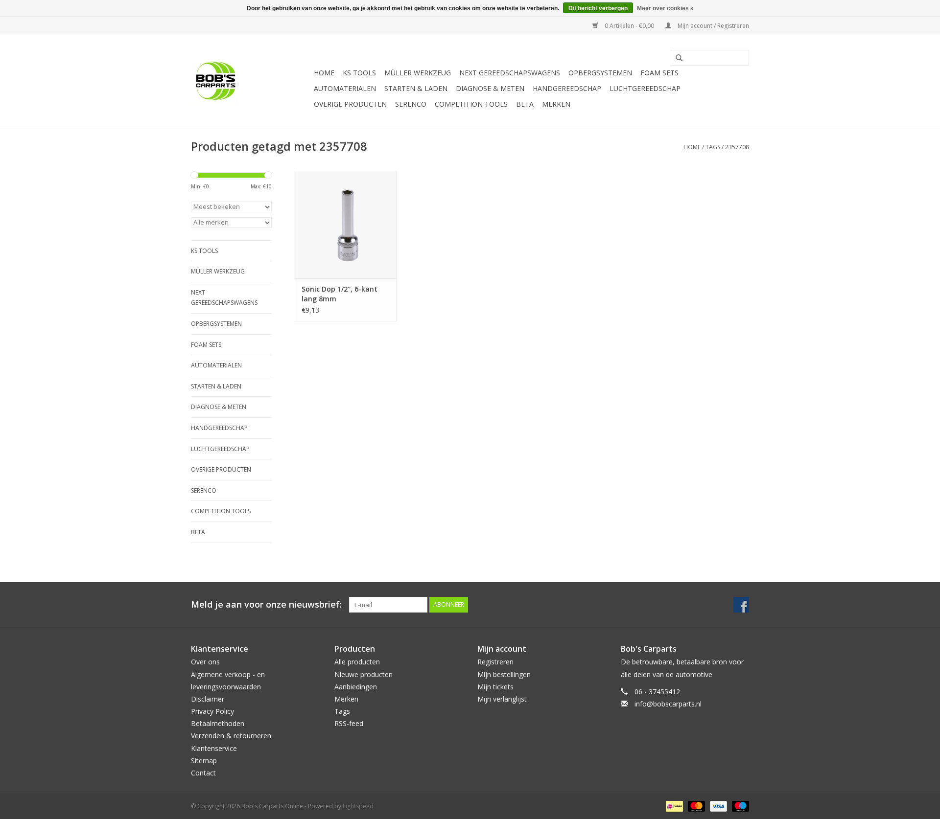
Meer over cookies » (665, 8)
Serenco (410, 104)
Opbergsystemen (600, 72)
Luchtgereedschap (645, 88)
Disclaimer (207, 699)
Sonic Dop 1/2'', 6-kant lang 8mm (339, 293)
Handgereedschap (567, 88)
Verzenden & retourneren (231, 735)
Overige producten (350, 104)
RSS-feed (348, 723)
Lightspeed (358, 806)
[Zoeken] (676, 58)
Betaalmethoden (217, 723)
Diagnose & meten (490, 88)
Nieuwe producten (363, 674)
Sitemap (204, 760)
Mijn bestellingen (504, 674)
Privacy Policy (212, 711)
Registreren (495, 661)
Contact (203, 772)
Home (324, 72)
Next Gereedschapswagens (509, 72)
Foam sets (659, 72)
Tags (712, 147)
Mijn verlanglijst (502, 699)
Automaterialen (345, 88)
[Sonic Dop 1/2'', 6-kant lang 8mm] (345, 224)
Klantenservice (214, 748)
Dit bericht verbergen (598, 8)
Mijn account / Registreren (712, 26)
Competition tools (471, 104)
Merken (556, 104)
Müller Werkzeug (417, 72)
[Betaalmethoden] (673, 805)
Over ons (205, 661)
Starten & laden (415, 88)
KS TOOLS (359, 72)
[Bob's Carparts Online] (251, 81)
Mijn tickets (495, 686)
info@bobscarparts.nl (668, 703)
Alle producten (357, 661)
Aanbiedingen (355, 686)
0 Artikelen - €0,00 (629, 26)
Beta (525, 104)
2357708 (737, 147)
